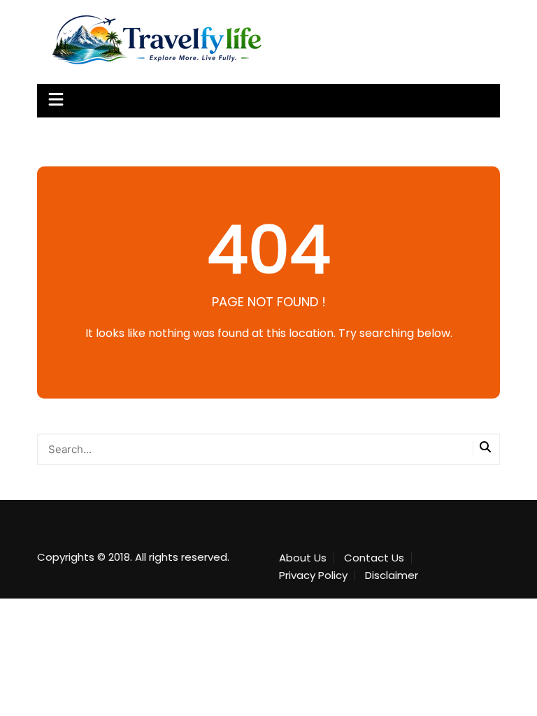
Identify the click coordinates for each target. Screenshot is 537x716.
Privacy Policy (313, 575)
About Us (303, 558)
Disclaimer (391, 575)
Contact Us (374, 558)
